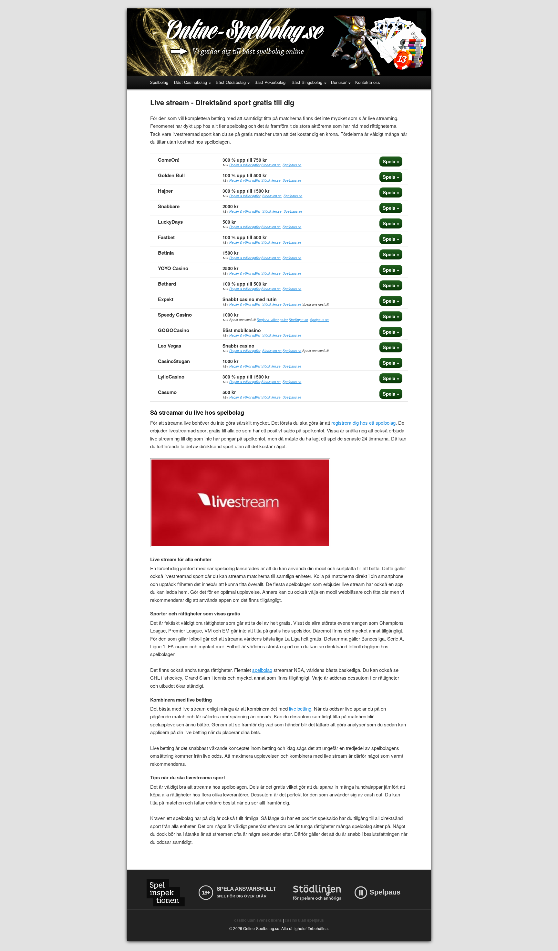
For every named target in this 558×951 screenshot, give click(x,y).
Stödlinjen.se (271, 165)
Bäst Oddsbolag (231, 82)
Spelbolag (159, 82)
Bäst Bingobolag (307, 82)
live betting (300, 708)
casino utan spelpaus (304, 920)
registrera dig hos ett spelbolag (363, 422)
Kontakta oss (367, 82)
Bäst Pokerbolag (269, 82)
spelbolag (262, 669)
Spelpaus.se (292, 165)
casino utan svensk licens (258, 920)
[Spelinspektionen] (165, 892)
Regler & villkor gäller (244, 165)
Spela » (391, 161)
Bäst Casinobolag (190, 82)
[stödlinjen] (317, 893)
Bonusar (338, 82)
